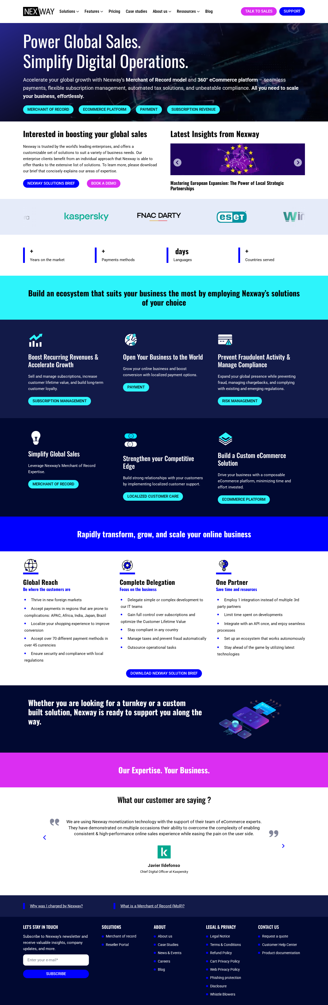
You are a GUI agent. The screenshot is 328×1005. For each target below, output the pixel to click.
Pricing (114, 11)
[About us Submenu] (169, 11)
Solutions (67, 11)
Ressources (186, 11)
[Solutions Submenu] (77, 11)
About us (160, 11)
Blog (209, 11)
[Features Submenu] (101, 11)
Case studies (136, 11)
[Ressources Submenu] (198, 11)
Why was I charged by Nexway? (56, 906)
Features (92, 11)
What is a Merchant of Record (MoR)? (152, 906)
